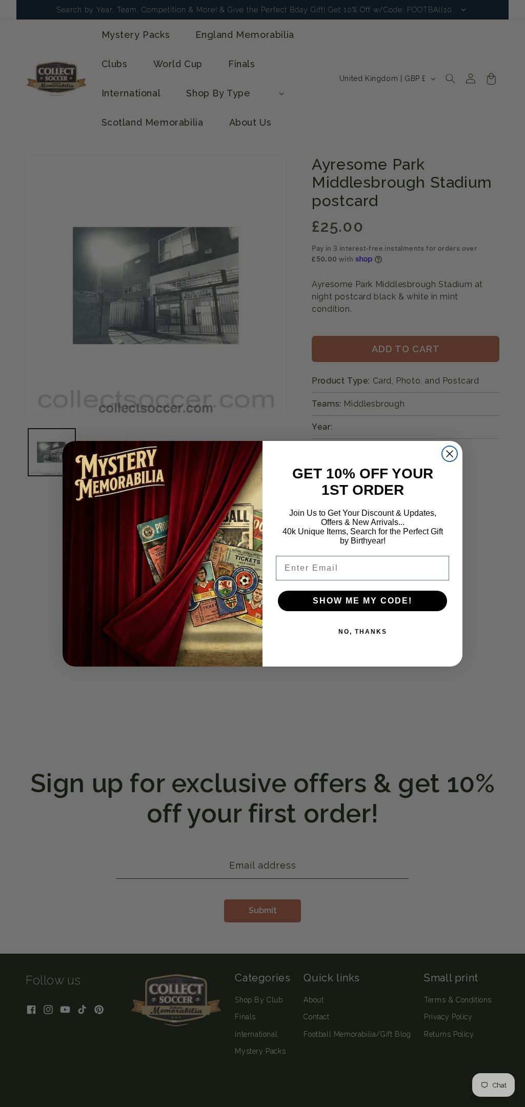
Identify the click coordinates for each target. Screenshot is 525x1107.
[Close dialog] (449, 453)
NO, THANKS (362, 631)
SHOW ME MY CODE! (362, 600)
